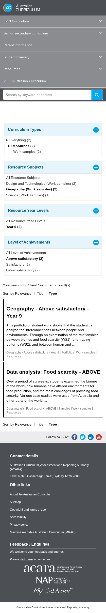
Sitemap (15, 502)
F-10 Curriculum (16, 21)
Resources (11, 69)
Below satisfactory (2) (23, 270)
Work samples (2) (26, 151)
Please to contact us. (30, 559)
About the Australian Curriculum (31, 494)
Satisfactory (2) (18, 264)
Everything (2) (19, 140)
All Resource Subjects (23, 178)
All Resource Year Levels (25, 221)
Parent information (17, 45)
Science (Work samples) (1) (28, 195)
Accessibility (18, 517)
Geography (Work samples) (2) (31, 189)
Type (53, 293)
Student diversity (16, 57)
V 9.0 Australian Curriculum (24, 81)
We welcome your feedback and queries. (37, 551)
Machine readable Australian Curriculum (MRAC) (42, 532)
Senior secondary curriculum (25, 33)
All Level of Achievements (26, 253)
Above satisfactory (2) (24, 259)
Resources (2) (22, 146)
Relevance (23, 293)
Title (40, 293)
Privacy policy (19, 524)
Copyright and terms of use (28, 509)
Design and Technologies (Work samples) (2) (41, 183)
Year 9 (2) (14, 227)
